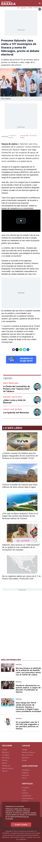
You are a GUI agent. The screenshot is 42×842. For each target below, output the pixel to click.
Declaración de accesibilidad (21, 827)
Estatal (4, 749)
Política (5, 136)
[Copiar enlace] (28, 349)
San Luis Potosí (27, 755)
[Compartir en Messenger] (24, 349)
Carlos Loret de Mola (12, 409)
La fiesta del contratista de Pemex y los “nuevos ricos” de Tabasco (16, 388)
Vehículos (25, 775)
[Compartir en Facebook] (13, 349)
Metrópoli (5, 752)
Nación (4, 763)
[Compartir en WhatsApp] (20, 349)
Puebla (24, 760)
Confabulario (26, 795)
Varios (24, 778)
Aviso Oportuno (27, 798)
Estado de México (28, 752)
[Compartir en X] (17, 349)
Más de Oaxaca (7, 768)
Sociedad (5, 755)
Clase (24, 790)
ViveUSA (25, 793)
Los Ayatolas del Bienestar (16, 412)
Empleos (25, 772)
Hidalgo (24, 749)
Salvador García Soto (12, 397)
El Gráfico (25, 787)
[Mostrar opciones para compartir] (39, 9)
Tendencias (6, 765)
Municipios (6, 757)
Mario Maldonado (10, 383)
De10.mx (25, 801)
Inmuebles (26, 770)
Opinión (7, 378)
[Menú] (39, 3)
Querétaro (25, 757)
